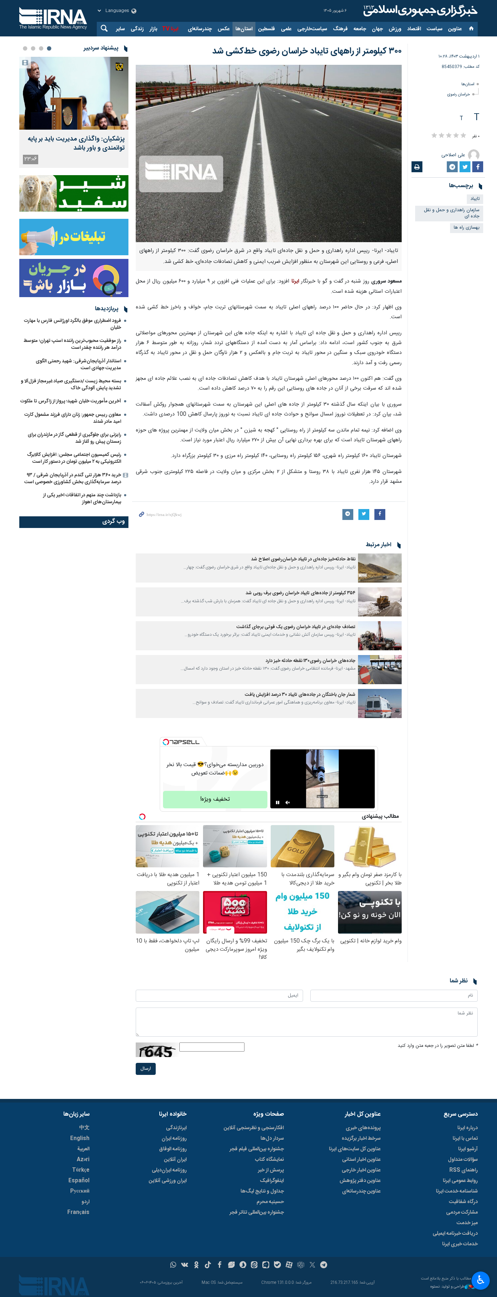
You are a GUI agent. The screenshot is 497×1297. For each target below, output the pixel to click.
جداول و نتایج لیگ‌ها (262, 1191)
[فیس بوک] (219, 1266)
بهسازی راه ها (467, 228)
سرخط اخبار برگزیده (361, 1138)
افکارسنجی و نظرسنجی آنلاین (254, 1128)
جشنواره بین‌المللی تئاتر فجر (257, 1212)
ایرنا (419, 11)
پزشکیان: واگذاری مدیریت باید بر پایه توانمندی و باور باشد (76, 144)
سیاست (434, 29)
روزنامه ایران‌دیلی (169, 1170)
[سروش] (243, 1266)
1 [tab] (49, 48)
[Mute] (287, 802)
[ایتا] (254, 1266)
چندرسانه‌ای (200, 29)
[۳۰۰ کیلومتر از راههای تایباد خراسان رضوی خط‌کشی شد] (269, 153)
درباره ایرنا (467, 1128)
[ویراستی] (231, 1266)
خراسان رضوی (458, 94)
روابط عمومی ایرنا (460, 1180)
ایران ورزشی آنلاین (168, 1180)
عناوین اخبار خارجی (361, 1170)
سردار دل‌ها (272, 1138)
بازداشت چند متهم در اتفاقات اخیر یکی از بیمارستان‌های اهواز (82, 498)
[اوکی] (196, 1266)
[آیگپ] (266, 1266)
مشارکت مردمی (462, 1212)
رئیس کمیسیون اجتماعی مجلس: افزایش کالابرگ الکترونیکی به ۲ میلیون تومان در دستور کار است (74, 458)
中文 (84, 1128)
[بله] (277, 1266)
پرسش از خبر (271, 1170)
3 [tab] (33, 48)
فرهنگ (340, 29)
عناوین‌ (455, 29)
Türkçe (81, 1170)
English (80, 1138)
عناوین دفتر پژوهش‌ (360, 1180)
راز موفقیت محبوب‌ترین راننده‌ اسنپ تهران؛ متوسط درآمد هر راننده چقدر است (72, 344)
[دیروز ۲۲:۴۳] (73, 93)
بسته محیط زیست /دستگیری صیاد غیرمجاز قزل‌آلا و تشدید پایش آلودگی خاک (71, 384)
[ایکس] (312, 1266)
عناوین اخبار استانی (361, 1159)
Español (79, 1180)
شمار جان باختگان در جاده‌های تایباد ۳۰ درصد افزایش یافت (300, 695)
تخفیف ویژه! (215, 799)
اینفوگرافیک (272, 1180)
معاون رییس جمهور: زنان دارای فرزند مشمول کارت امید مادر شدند (72, 418)
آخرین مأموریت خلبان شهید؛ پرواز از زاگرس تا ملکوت (70, 401)
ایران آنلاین (175, 1159)
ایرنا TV (170, 29)
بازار (153, 29)
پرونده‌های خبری (363, 1128)
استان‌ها (244, 29)
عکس (224, 29)
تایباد (475, 199)
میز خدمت (467, 1223)
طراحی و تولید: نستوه (447, 1287)
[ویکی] (185, 1266)
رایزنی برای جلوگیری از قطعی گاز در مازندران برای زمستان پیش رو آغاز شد (74, 438)
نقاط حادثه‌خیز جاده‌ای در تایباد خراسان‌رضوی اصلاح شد (303, 559)
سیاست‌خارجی (312, 29)
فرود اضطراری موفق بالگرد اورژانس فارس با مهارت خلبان (72, 324)
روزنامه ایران (174, 1138)
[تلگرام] (324, 1266)
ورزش (395, 29)
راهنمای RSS (463, 1170)
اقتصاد (414, 29)
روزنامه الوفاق (173, 1149)
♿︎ (481, 1279)
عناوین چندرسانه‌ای (361, 1191)
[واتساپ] (173, 1266)
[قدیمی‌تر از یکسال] (380, 568)
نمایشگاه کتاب (269, 1159)
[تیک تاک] (208, 1266)
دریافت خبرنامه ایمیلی (455, 1233)
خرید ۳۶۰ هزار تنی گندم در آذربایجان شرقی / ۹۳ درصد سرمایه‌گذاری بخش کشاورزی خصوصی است (72, 478)
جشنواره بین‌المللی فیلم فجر (257, 1149)
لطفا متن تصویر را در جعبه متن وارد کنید (438, 1045)
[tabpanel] (73, 112)
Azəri (83, 1159)
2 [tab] (41, 48)
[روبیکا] (301, 1266)
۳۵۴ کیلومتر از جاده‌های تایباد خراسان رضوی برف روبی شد (300, 593)
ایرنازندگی (176, 1128)
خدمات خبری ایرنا (460, 1244)
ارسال (145, 1069)
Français (78, 1212)
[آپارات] (289, 1266)
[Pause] (277, 802)
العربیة (83, 1149)
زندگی (137, 29)
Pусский (80, 1191)
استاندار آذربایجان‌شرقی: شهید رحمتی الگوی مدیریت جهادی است (78, 364)
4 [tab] (25, 48)
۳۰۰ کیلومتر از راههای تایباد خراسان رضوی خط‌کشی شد (307, 51)
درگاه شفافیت (463, 1202)
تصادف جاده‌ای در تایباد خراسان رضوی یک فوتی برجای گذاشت (295, 627)
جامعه (360, 29)
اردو (85, 1202)
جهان (377, 29)
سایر (120, 29)
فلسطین (266, 29)
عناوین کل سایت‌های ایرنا (355, 1149)
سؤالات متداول (463, 1159)
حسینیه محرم (270, 1202)
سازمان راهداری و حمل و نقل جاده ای (452, 213)
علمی (286, 29)
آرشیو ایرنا (468, 1149)
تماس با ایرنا (465, 1138)
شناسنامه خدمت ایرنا (457, 1191)
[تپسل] (166, 742)
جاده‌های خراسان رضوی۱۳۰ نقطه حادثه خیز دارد (310, 661)
